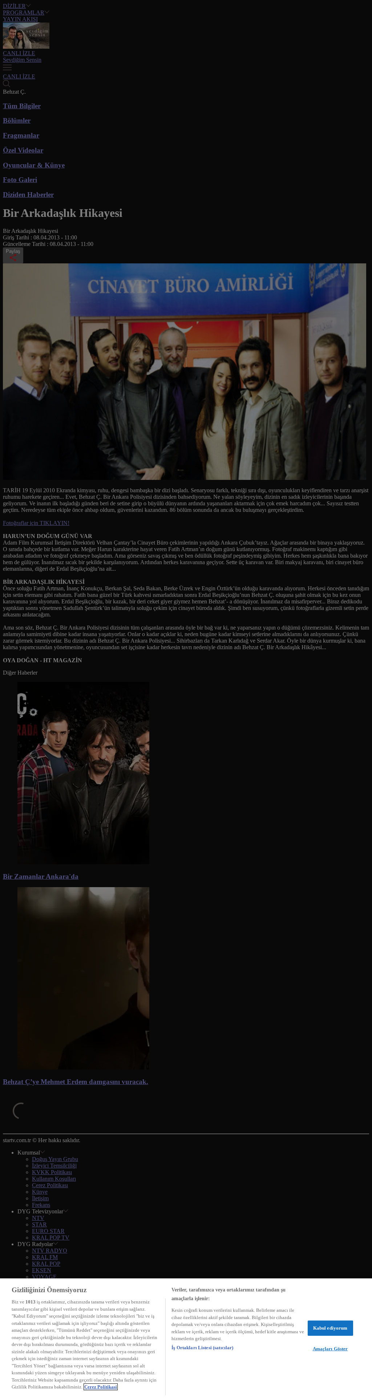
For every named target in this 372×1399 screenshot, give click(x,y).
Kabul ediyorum (330, 1328)
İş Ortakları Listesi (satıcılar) (202, 1347)
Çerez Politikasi (100, 1387)
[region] (186, 1338)
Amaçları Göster (330, 1348)
